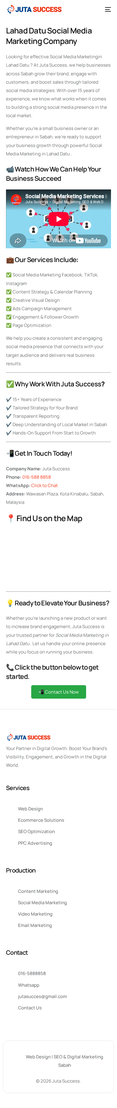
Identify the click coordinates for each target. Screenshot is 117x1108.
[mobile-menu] (105, 9)
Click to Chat (44, 485)
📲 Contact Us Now (58, 692)
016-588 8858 (36, 477)
